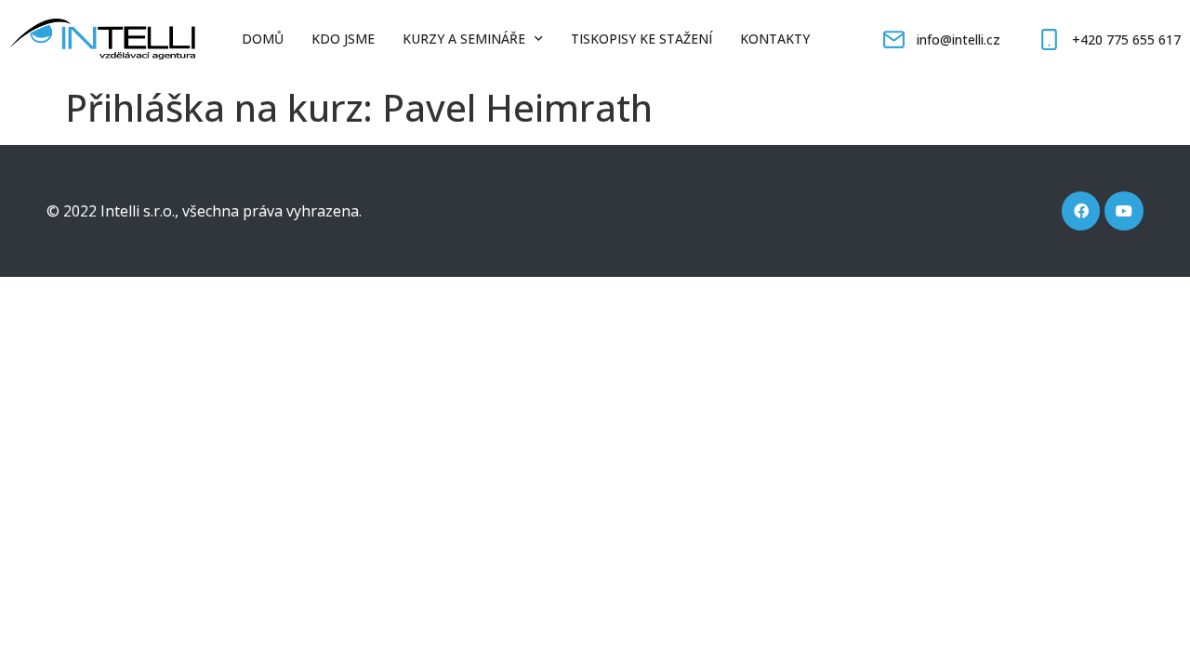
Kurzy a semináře (464, 38)
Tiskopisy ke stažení (641, 38)
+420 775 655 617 (1126, 39)
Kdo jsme (343, 38)
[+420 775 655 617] (1049, 39)
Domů (263, 38)
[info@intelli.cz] (894, 39)
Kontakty (775, 38)
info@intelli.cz (958, 39)
